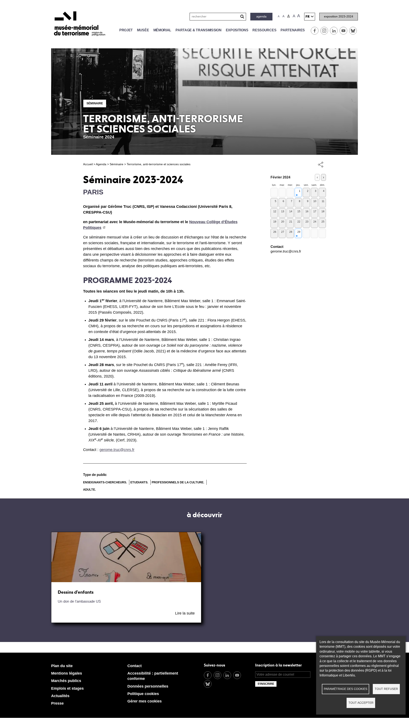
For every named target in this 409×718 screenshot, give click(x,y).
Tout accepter (361, 702)
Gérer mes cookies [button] (144, 701)
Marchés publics (66, 681)
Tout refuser (386, 689)
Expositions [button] (237, 30)
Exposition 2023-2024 (338, 16)
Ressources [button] (264, 30)
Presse (57, 703)
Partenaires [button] (293, 30)
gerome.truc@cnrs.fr (116, 450)
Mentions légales (66, 673)
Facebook (314, 30)
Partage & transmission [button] (198, 30)
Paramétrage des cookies (345, 689)
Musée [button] (143, 30)
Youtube (343, 30)
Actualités (60, 696)
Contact (134, 666)
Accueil (88, 164)
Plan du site (62, 666)
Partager (320, 164)
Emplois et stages (67, 688)
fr (307, 16)
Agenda (261, 16)
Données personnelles (147, 686)
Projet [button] (126, 30)
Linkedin (334, 30)
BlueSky (353, 30)
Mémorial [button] (162, 30)
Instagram (324, 30)
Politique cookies (143, 694)
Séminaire (94, 103)
